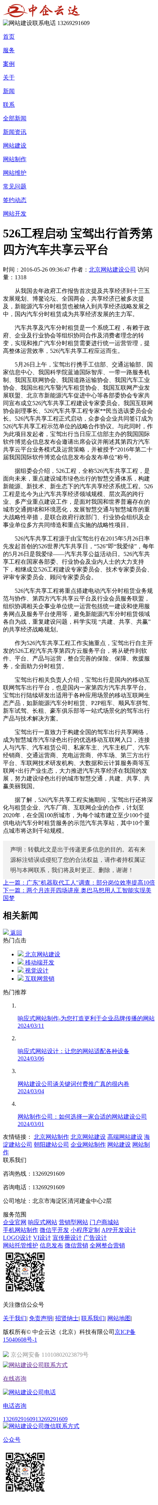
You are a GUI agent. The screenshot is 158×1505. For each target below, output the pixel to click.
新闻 (9, 91)
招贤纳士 (67, 1318)
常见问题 (14, 186)
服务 (9, 50)
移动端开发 (39, 962)
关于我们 (14, 1318)
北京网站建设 (42, 954)
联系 (9, 105)
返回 (15, 932)
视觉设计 (36, 970)
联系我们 (93, 1318)
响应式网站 (42, 1222)
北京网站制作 (51, 1137)
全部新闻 (14, 118)
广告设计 (95, 1238)
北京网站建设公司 (112, 269)
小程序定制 (85, 1230)
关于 (9, 77)
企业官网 (14, 1222)
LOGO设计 (17, 1238)
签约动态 (14, 200)
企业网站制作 (88, 1144)
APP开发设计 (118, 1230)
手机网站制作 (20, 1230)
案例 (9, 64)
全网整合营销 (107, 1245)
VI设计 (42, 1238)
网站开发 (14, 213)
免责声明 (41, 1318)
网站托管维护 (20, 1245)
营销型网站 (73, 1222)
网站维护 (14, 173)
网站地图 (119, 1318)
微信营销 (76, 1245)
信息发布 (51, 1245)
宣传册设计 (67, 1238)
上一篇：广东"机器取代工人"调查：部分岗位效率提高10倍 (79, 882)
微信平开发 (54, 1230)
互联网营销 (39, 978)
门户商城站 (104, 1222)
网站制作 (14, 159)
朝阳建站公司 (51, 1144)
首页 (9, 36)
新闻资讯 (14, 132)
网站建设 (14, 145)
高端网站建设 (125, 1137)
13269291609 (19, 1419)
